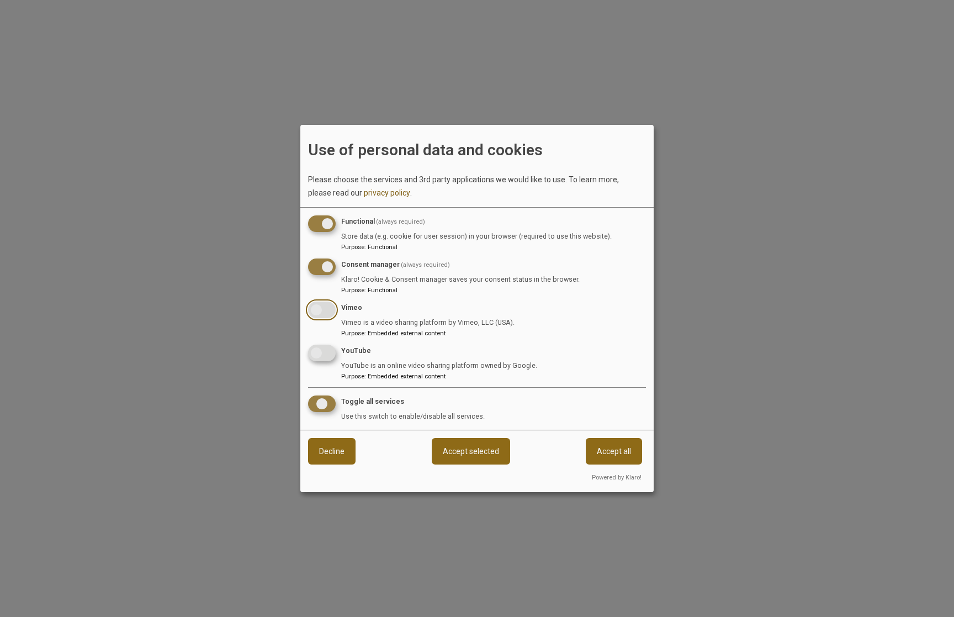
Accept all (614, 451)
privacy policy (387, 192)
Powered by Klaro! (617, 477)
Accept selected (471, 451)
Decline (331, 451)
